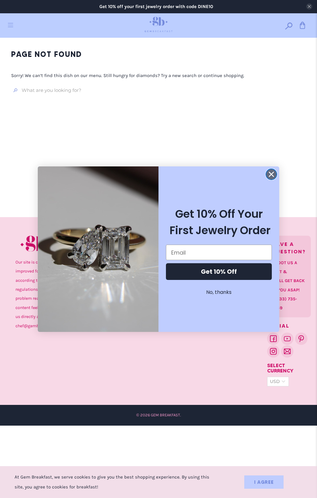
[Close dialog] (271, 174)
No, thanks (219, 292)
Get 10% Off (219, 271)
